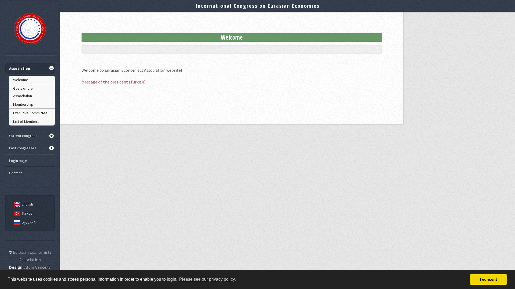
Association (19, 68)
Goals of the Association (23, 92)
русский (29, 222)
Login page (18, 160)
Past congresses (22, 148)
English (27, 204)
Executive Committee (30, 113)
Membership (23, 104)
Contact (15, 172)
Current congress (23, 135)
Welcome (20, 79)
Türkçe (27, 213)
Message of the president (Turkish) (113, 82)
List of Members (26, 121)
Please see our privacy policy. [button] (207, 279)
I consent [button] (488, 279)
